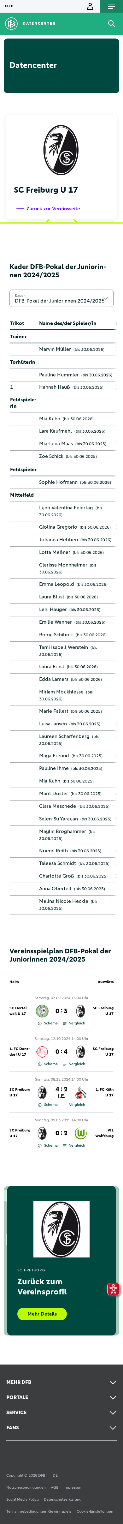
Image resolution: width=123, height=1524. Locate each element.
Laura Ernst (51, 666)
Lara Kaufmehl (55, 431)
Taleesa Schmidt (57, 863)
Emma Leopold (56, 584)
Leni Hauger (53, 609)
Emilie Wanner (55, 622)
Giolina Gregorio (58, 527)
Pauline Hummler (59, 374)
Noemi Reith (53, 850)
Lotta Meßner (54, 552)
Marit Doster (53, 793)
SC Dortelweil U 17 (18, 1011)
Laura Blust (51, 596)
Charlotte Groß (56, 876)
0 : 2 (61, 1133)
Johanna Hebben (58, 539)
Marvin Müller (55, 349)
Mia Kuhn (49, 418)
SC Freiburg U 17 (103, 1011)
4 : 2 (61, 1092)
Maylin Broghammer (62, 831)
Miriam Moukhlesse (61, 691)
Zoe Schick (51, 456)
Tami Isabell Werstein (63, 647)
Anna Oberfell (55, 888)
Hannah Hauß (54, 387)
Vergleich (77, 1023)
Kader (20, 295)
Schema (51, 1023)
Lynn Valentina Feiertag (66, 507)
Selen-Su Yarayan (58, 818)
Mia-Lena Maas (56, 443)
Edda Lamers (53, 679)
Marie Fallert (53, 711)
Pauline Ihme (54, 768)
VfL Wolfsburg (104, 1133)
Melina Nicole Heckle (63, 901)
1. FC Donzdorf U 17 (19, 1052)
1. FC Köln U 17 (105, 1092)
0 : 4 (61, 1052)
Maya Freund (54, 755)
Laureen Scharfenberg (64, 736)
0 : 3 (61, 1011)
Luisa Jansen (53, 723)
